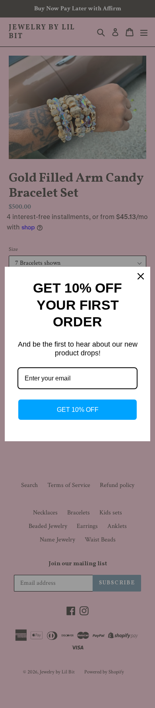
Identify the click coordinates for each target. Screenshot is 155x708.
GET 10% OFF (78, 409)
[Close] (140, 276)
